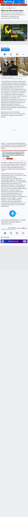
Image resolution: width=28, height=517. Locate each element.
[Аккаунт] (26, 1)
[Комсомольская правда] (8, 2)
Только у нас (9, 4)
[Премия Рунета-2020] (13, 1)
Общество (4, 158)
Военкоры (15, 4)
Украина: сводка (23, 4)
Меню (1, 1)
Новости (3, 4)
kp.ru (25, 228)
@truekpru (9, 224)
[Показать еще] (23, 54)
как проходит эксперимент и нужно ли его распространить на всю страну (13, 154)
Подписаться (5, 49)
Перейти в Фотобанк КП (17, 78)
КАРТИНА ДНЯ (6, 237)
